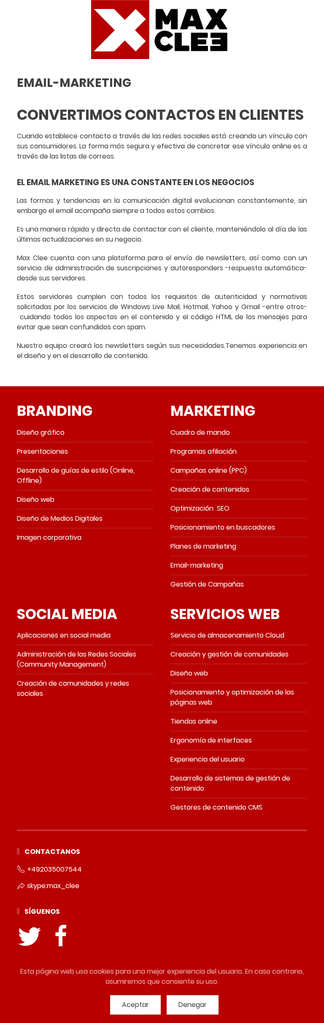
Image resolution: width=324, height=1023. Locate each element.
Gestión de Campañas (207, 584)
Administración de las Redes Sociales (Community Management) (76, 659)
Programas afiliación (203, 451)
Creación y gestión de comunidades (229, 654)
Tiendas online (193, 721)
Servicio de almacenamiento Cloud (227, 635)
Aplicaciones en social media (64, 635)
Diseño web (35, 499)
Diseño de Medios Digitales (60, 518)
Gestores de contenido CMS (216, 807)
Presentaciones (42, 451)
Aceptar (135, 1005)
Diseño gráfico (41, 432)
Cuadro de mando (200, 432)
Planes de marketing (203, 546)
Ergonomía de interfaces (211, 740)
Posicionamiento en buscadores (223, 527)
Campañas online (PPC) (208, 470)
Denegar (192, 1005)
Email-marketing (196, 565)
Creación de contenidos (209, 489)
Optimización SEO (200, 508)
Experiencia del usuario (207, 759)
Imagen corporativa (49, 537)
